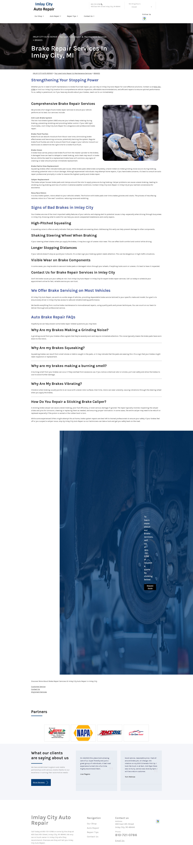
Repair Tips (71, 16)
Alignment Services (39, 692)
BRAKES (38, 40)
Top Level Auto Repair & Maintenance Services (82, 37)
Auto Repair (54, 16)
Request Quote (150, 587)
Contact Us (88, 16)
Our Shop (38, 16)
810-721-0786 (96, 4)
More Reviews (39, 782)
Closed (134, 7)
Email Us (119, 841)
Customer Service (38, 687)
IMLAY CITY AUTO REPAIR (45, 37)
